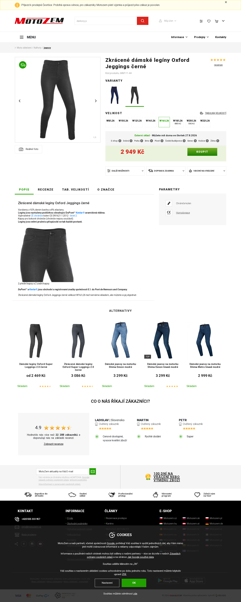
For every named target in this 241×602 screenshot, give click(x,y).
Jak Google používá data (140, 557)
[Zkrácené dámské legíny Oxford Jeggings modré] (114, 95)
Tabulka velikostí (215, 113)
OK (134, 582)
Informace (177, 37)
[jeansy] (57, 99)
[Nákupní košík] (218, 20)
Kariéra (109, 523)
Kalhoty (37, 48)
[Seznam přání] (208, 21)
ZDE (124, 574)
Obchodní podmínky (77, 523)
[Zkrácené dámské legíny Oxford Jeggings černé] (134, 95)
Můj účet (168, 21)
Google (111, 543)
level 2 (73, 215)
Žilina (213, 141)
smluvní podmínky (78, 480)
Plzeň (157, 141)
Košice (202, 141)
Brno (147, 141)
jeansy (47, 48)
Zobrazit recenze (53, 444)
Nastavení (107, 582)
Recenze (46, 189)
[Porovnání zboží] (201, 21)
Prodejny (199, 37)
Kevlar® (80, 212)
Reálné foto (32, 149)
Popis (24, 189)
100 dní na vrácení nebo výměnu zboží (167, 477)
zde (135, 593)
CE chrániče (37, 215)
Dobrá (126, 141)
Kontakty (220, 37)
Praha (137, 141)
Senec (190, 141)
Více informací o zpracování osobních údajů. (60, 484)
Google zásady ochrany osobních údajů (64, 478)
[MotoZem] (39, 21)
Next (95, 100)
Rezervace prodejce (116, 518)
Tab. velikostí (75, 189)
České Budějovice (173, 141)
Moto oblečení (24, 48)
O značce (106, 189)
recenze (218, 65)
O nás (70, 518)
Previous (19, 100)
